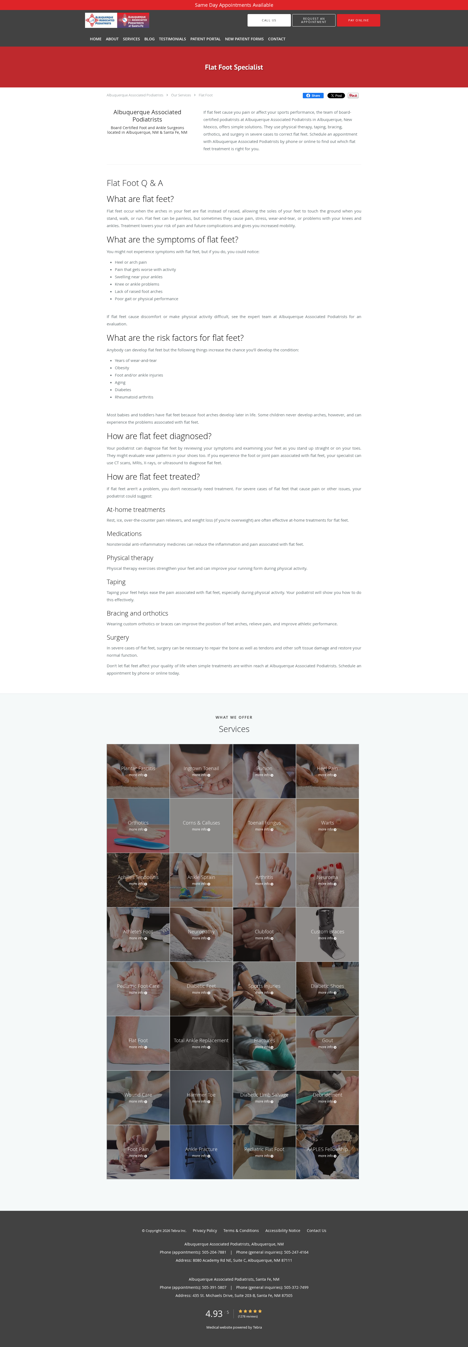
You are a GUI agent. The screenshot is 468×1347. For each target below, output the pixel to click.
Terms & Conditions (241, 1230)
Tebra (257, 1327)
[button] (314, 20)
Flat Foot (206, 95)
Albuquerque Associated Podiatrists (135, 95)
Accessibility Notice (282, 1230)
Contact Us (316, 1230)
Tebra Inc (178, 1230)
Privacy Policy (205, 1230)
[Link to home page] (109, 20)
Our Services (181, 95)
